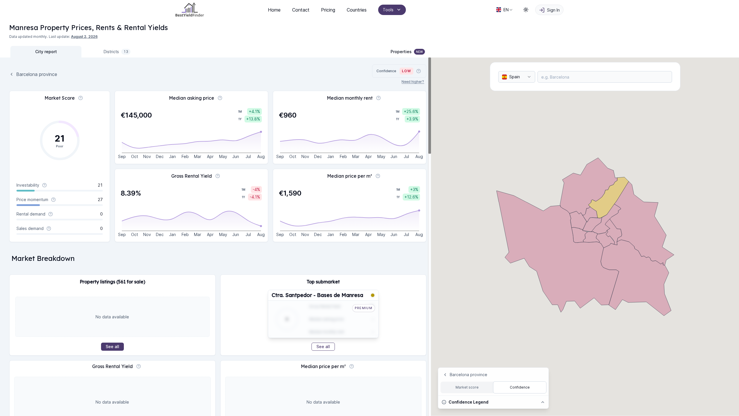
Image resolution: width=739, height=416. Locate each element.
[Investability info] (44, 185)
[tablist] (81, 51)
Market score (467, 387)
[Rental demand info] (50, 214)
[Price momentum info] (53, 199)
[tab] (45, 51)
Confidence (520, 387)
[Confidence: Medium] (372, 295)
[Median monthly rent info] (378, 97)
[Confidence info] (418, 71)
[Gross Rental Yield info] (217, 175)
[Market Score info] (80, 97)
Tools (388, 9)
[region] (215, 236)
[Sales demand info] (48, 228)
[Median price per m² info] (377, 175)
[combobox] (505, 10)
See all (112, 346)
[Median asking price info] (220, 97)
